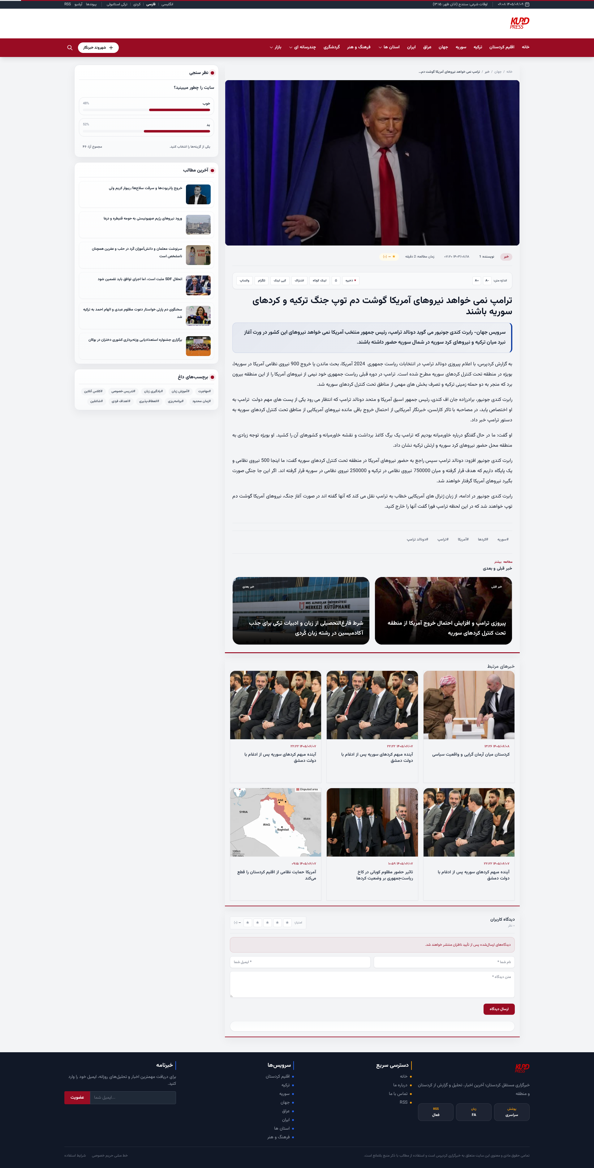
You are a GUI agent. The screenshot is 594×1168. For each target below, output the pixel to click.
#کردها (483, 539)
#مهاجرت (204, 391)
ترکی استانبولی (117, 4)
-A (487, 280)
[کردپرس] (520, 23)
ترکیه (286, 1085)
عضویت (77, 1097)
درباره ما (400, 1085)
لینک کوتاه (319, 280)
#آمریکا (463, 539)
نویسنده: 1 (486, 256)
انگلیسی (167, 4)
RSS (67, 4)
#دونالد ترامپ (417, 539)
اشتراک (299, 280)
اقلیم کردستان (278, 1077)
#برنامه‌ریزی (176, 401)
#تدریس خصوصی (123, 391)
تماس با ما (398, 1094)
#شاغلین (96, 401)
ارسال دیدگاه (499, 1009)
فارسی (151, 4)
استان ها (282, 1129)
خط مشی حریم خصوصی (110, 1155)
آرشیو (78, 4)
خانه (526, 47)
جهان (497, 72)
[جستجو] (69, 47)
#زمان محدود (201, 401)
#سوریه (503, 539)
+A (477, 280)
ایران (286, 1120)
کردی (136, 4)
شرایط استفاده (75, 1155)
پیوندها (91, 4)
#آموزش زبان (181, 391)
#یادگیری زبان (153, 391)
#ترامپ (443, 539)
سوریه (284, 1094)
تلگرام (261, 280)
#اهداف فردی (121, 401)
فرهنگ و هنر (278, 1137)
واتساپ (244, 280)
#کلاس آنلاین (93, 391)
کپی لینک (280, 280)
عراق (286, 1111)
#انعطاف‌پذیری (149, 401)
